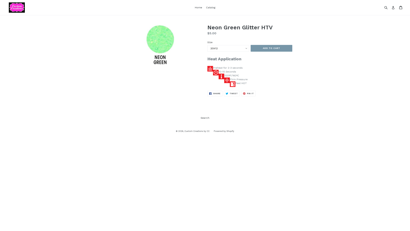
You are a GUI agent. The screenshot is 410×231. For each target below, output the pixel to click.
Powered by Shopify (224, 131)
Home (198, 7)
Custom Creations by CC (197, 131)
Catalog (210, 7)
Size (210, 42)
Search (205, 117)
